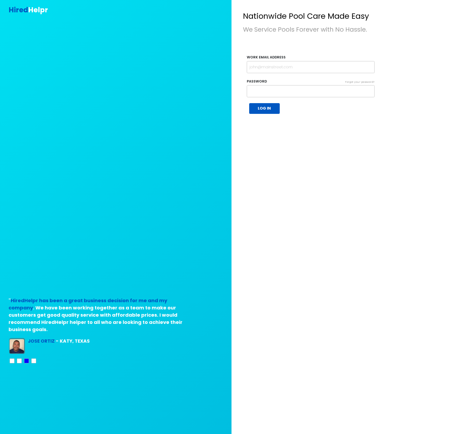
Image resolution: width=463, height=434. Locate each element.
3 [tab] (26, 361)
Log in (264, 108)
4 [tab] (34, 361)
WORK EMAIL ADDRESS (266, 57)
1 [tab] (12, 361)
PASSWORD (311, 81)
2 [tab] (19, 361)
